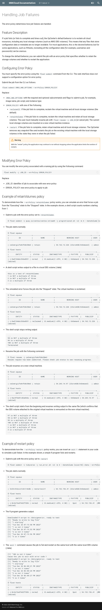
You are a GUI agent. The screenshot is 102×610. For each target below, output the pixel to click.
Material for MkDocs (17, 607)
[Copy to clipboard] (97, 172)
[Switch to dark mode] (92, 2)
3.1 (43, 3)
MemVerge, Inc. (17, 605)
